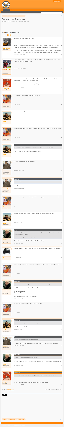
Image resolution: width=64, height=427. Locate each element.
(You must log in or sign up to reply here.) (54, 389)
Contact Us (49, 422)
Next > (12, 35)
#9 (61, 188)
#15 (61, 298)
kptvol (15, 120)
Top (59, 422)
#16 (61, 312)
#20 (61, 384)
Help (53, 422)
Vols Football (10, 21)
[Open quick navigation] (61, 15)
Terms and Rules (59, 425)
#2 (61, 68)
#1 (61, 54)
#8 (61, 170)
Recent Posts (13, 12)
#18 (61, 345)
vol (18, 32)
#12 (61, 243)
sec (15, 32)
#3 (61, 87)
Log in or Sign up (57, 1)
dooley (11, 32)
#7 (61, 153)
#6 (61, 137)
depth (7, 32)
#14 (61, 273)
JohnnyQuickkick (6, 70)
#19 (61, 365)
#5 (61, 120)
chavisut (15, 243)
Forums (7, 10)
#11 (61, 222)
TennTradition (20, 21)
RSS (61, 423)
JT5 (14, 257)
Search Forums (6, 12)
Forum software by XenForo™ (13, 425)
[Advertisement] (16, 26)
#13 (61, 257)
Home (56, 422)
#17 (61, 329)
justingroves (16, 87)
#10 (61, 206)
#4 (61, 104)
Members (13, 10)
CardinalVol (16, 170)
